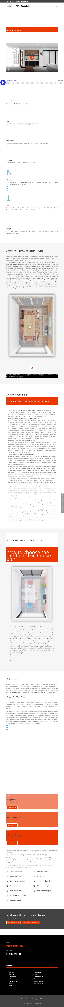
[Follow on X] (11, 959)
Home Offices (38, 977)
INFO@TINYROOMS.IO (15, 945)
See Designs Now (13, 922)
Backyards (37, 972)
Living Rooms (13, 979)
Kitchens (11, 972)
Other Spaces (38, 981)
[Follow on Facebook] (7, 959)
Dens (35, 974)
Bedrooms (12, 974)
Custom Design (39, 983)
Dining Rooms (13, 981)
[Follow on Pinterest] (14, 959)
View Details (12, 808)
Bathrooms (12, 977)
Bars (35, 979)
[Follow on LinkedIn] (17, 959)
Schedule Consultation (31, 922)
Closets (11, 985)
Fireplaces (12, 983)
